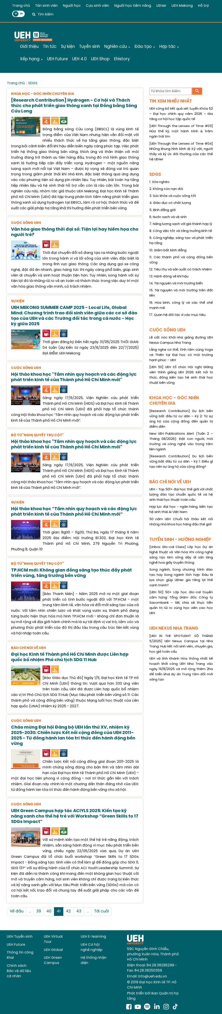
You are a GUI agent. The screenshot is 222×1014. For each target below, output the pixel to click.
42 (68, 911)
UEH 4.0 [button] (79, 59)
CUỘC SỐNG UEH (26, 223)
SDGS (32, 83)
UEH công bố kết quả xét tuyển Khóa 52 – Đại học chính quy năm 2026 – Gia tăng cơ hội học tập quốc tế (181, 114)
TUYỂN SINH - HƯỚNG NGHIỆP (180, 539)
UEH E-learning (93, 937)
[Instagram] (167, 1007)
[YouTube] (138, 1007)
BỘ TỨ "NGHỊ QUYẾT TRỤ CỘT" (37, 435)
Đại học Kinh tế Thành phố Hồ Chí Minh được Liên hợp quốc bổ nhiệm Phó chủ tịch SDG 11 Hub (70, 657)
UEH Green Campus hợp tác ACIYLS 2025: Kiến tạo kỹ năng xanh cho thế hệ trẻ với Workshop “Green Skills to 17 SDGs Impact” (74, 816)
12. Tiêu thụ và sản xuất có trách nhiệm (180, 269)
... (30, 911)
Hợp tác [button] (168, 47)
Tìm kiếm (46, 14)
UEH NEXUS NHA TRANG (173, 628)
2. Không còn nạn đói (166, 189)
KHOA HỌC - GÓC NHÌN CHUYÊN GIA (42, 94)
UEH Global (53, 950)
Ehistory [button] (122, 59)
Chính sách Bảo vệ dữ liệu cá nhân (19, 971)
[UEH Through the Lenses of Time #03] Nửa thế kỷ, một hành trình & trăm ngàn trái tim (181, 131)
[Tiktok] (175, 1007)
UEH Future (16, 945)
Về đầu (16, 911)
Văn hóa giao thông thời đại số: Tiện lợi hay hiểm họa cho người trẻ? (74, 232)
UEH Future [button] (57, 59)
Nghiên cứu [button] (116, 47)
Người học (72, 6)
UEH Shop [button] (100, 59)
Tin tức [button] (50, 47)
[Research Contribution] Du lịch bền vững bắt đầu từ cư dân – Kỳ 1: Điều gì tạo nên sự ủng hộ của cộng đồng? (181, 462)
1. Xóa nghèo (159, 182)
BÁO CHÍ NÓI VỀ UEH (28, 648)
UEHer (161, 6)
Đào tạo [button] (143, 47)
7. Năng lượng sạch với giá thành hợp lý (180, 224)
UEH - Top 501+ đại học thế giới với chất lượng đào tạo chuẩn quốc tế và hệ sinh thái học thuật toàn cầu (181, 495)
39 (38, 911)
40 (48, 911)
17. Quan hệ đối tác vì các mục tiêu (177, 315)
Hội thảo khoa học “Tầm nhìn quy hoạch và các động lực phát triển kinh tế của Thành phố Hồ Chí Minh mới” (74, 512)
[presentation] (25, 126)
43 (78, 911)
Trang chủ (21, 6)
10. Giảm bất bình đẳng (167, 250)
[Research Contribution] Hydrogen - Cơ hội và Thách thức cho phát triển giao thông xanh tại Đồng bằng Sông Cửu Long (74, 106)
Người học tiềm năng (132, 6)
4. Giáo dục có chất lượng (170, 203)
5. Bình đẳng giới (162, 210)
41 (58, 911)
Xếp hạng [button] (30, 59)
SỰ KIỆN (17, 301)
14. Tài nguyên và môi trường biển (176, 283)
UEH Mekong (182, 6)
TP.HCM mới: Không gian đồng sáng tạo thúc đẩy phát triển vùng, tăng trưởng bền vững (71, 573)
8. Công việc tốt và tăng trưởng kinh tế (180, 231)
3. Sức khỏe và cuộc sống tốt (172, 196)
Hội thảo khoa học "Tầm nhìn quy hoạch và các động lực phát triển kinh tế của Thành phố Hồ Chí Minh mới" (74, 377)
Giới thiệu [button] (29, 47)
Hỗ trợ (203, 6)
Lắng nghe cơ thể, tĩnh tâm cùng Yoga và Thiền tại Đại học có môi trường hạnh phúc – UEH (181, 355)
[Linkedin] (157, 1007)
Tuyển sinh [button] (89, 47)
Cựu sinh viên (97, 6)
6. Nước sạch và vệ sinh (168, 217)
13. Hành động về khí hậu (168, 276)
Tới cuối (101, 911)
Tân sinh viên (46, 6)
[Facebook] (129, 1007)
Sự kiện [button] (68, 47)
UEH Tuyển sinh (20, 937)
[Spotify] (148, 1007)
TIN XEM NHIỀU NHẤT (170, 101)
